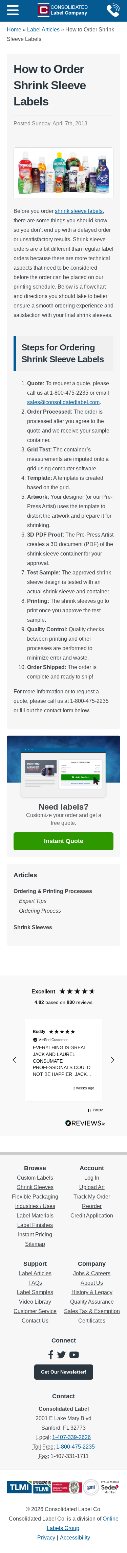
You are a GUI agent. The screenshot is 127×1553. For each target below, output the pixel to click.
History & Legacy (91, 1292)
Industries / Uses (35, 1206)
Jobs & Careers (91, 1273)
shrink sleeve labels (79, 211)
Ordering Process (40, 911)
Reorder (92, 1206)
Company (92, 1263)
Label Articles (43, 29)
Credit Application (91, 1215)
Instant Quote (63, 841)
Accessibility (75, 1537)
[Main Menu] (13, 10)
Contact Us (35, 1321)
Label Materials (35, 1215)
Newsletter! (63, 1372)
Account (92, 1168)
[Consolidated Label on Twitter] (61, 1355)
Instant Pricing (35, 1234)
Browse (35, 1168)
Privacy (46, 1537)
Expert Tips (32, 901)
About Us (92, 1283)
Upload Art (92, 1187)
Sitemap (35, 1244)
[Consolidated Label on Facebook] (51, 1355)
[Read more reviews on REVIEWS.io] (85, 1124)
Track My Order (91, 1197)
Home (14, 29)
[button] (15, 1060)
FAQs (35, 1283)
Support (35, 1263)
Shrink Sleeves (33, 927)
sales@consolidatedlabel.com (63, 402)
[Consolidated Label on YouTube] (74, 1355)
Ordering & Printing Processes (53, 891)
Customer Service (35, 1311)
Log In (91, 1178)
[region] (63, 1060)
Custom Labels (35, 1178)
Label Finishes (35, 1225)
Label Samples (35, 1292)
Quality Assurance (92, 1302)
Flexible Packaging (35, 1197)
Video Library (35, 1302)
